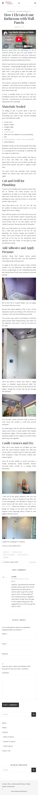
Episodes (11, 11)
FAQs (9, 784)
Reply (13, 581)
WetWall (5, 557)
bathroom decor (17, 552)
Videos (4, 728)
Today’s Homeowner (8, 786)
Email (4, 644)
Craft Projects (8, 746)
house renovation (22, 555)
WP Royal (24, 791)
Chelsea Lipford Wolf (11, 562)
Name (4, 634)
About (4, 723)
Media (28, 784)
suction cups (8, 132)
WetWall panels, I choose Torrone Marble (18, 139)
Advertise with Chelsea (18, 784)
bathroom (6, 552)
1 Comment (32, 562)
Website (5, 654)
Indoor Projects (23, 11)
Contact (4, 784)
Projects (5, 732)
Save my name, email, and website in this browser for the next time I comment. (16, 667)
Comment (5, 673)
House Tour (6, 751)
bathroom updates (8, 555)
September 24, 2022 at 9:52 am (19, 579)
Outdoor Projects (9, 741)
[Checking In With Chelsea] (9, 3)
